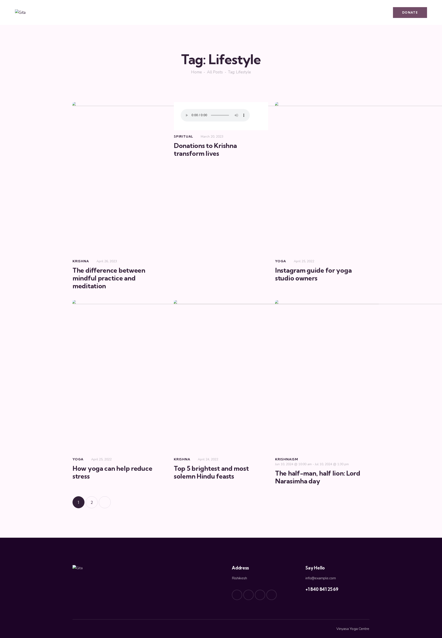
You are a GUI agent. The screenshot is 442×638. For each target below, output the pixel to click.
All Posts (215, 72)
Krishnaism (286, 459)
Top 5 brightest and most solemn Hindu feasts (211, 472)
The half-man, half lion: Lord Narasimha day (317, 477)
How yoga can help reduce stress (112, 472)
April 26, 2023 (106, 261)
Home (196, 72)
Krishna (81, 261)
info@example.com (320, 578)
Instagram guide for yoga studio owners (313, 274)
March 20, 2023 (212, 136)
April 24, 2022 (208, 459)
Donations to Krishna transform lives (205, 149)
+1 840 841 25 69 (321, 589)
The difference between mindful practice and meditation (109, 278)
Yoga (280, 261)
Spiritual (183, 136)
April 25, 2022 (304, 261)
